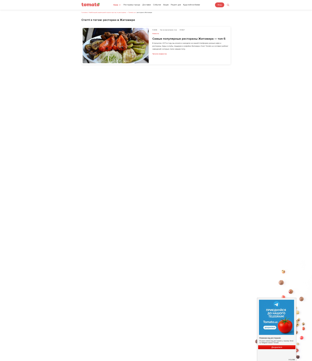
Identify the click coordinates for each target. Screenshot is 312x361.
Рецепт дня (176, 5)
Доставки (146, 5)
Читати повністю (159, 54)
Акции (166, 5)
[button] (291, 358)
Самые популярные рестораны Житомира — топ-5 (188, 39)
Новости (155, 34)
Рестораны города (132, 5)
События (157, 5)
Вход (220, 5)
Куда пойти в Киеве (191, 5)
